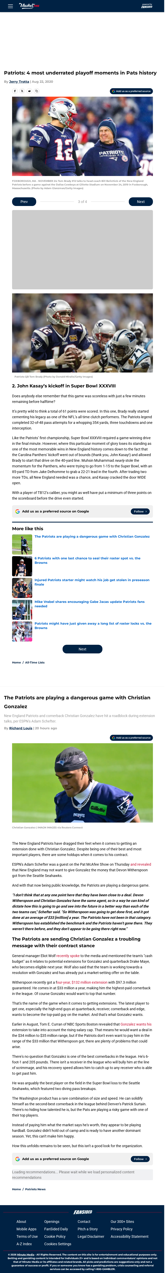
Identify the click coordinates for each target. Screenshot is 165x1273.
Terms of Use (27, 1236)
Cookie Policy (55, 1236)
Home (16, 662)
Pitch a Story (88, 1229)
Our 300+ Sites (122, 1221)
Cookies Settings (57, 1244)
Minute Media (25, 1254)
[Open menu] (10, 6)
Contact (84, 1221)
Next (141, 202)
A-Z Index (24, 1244)
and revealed (140, 864)
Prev (24, 202)
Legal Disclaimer (91, 1236)
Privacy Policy (122, 1229)
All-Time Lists (34, 662)
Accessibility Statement (129, 1236)
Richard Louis (20, 728)
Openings (51, 1221)
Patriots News (35, 1189)
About (21, 1221)
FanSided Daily (56, 1229)
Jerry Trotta (19, 82)
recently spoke (68, 956)
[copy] (36, 91)
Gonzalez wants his (136, 1024)
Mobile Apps (26, 1229)
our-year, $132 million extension (82, 982)
